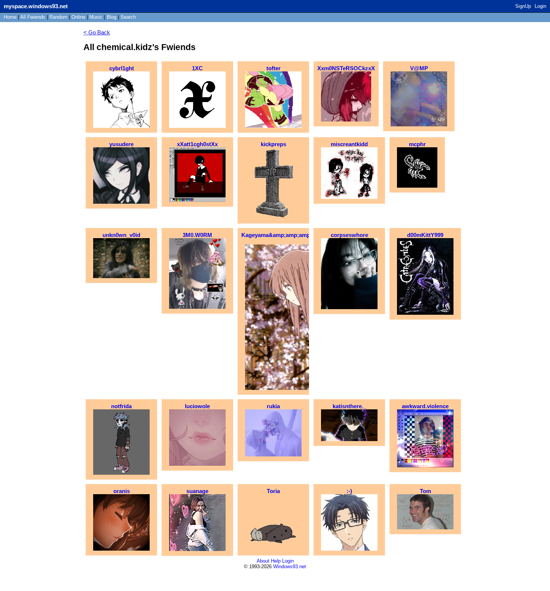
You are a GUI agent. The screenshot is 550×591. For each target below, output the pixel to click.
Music (96, 17)
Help (276, 561)
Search (128, 17)
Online (78, 17)
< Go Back (96, 32)
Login (540, 6)
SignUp (523, 6)
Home (10, 17)
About (263, 561)
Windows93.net (289, 566)
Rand (58, 17)
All (32, 17)
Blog (111, 17)
